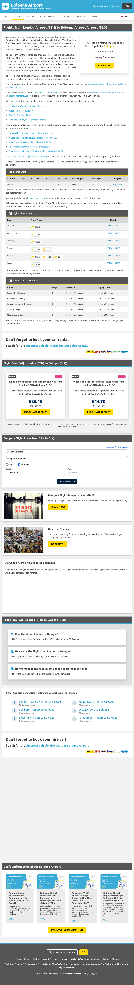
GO (127, 6)
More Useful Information (67, 929)
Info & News (81, 16)
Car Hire (31, 16)
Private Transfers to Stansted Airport (26, 106)
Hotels (94, 16)
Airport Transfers (48, 16)
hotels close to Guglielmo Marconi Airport (30, 156)
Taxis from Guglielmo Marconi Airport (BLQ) (29, 147)
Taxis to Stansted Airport (21, 115)
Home (7, 16)
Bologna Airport (31, 6)
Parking (66, 16)
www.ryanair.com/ (37, 198)
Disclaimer (96, 959)
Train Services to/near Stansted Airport (27, 119)
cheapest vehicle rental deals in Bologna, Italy (57, 345)
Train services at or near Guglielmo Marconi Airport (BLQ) (36, 151)
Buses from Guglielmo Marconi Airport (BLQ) (30, 142)
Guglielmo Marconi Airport (45, 92)
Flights (18, 16)
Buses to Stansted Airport (21, 111)
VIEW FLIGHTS (117, 184)
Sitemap (116, 959)
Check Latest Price (35, 412)
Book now (104, 65)
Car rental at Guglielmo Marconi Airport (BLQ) (30, 133)
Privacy (106, 959)
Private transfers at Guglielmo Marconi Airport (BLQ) (33, 138)
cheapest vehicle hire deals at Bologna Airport (57, 745)
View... (11, 919)
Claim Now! (58, 507)
